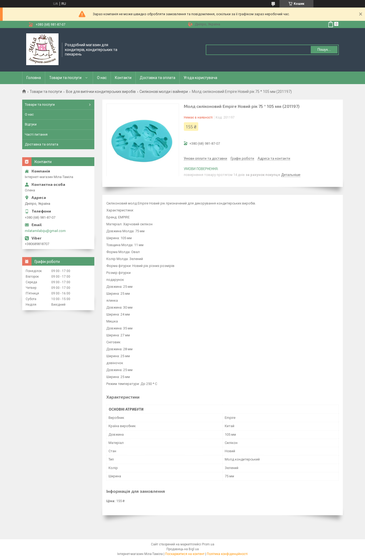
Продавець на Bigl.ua (182, 549)
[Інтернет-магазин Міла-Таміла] (42, 49)
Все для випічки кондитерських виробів (101, 91)
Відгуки (31, 124)
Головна (33, 78)
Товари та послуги (65, 78)
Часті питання (36, 134)
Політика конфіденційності (227, 554)
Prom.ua (208, 544)
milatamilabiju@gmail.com (45, 231)
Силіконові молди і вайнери (163, 91)
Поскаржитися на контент (184, 554)
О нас (102, 78)
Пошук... (324, 50)
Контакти (123, 78)
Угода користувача (200, 78)
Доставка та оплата (157, 78)
